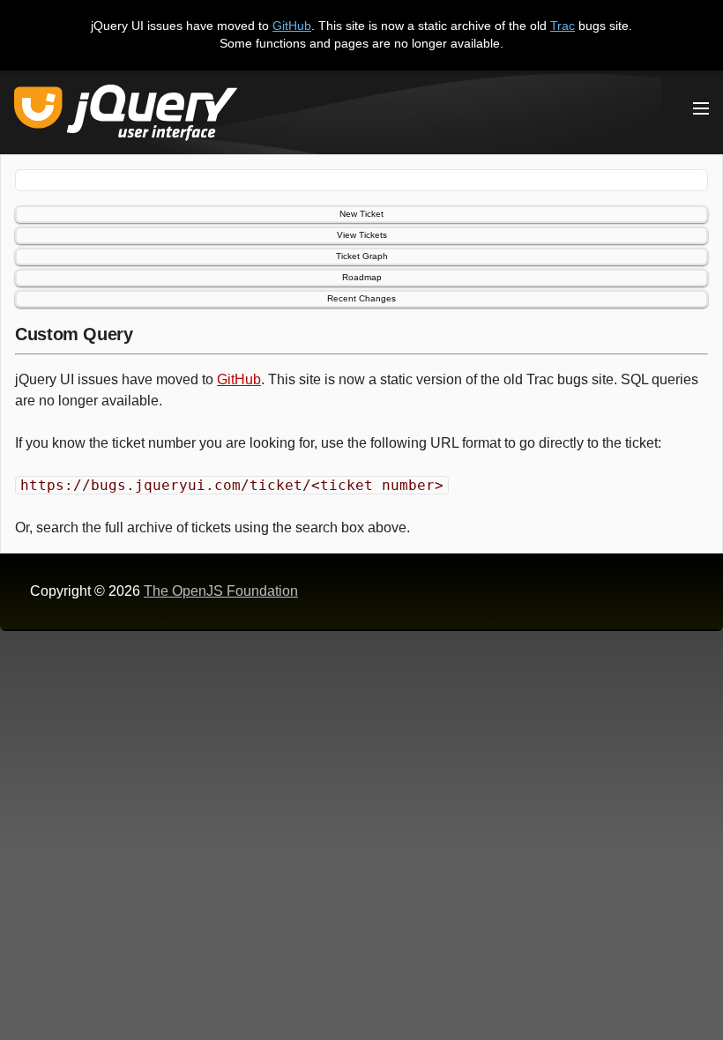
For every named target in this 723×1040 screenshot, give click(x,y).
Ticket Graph (362, 256)
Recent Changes (361, 298)
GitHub (291, 26)
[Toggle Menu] (701, 108)
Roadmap (362, 277)
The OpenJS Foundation (221, 590)
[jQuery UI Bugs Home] (125, 116)
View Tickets (362, 235)
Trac (562, 26)
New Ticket (361, 214)
